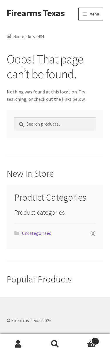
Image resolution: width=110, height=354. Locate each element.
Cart (84, 339)
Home (18, 36)
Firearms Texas (36, 13)
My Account (18, 344)
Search (55, 344)
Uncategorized (36, 233)
